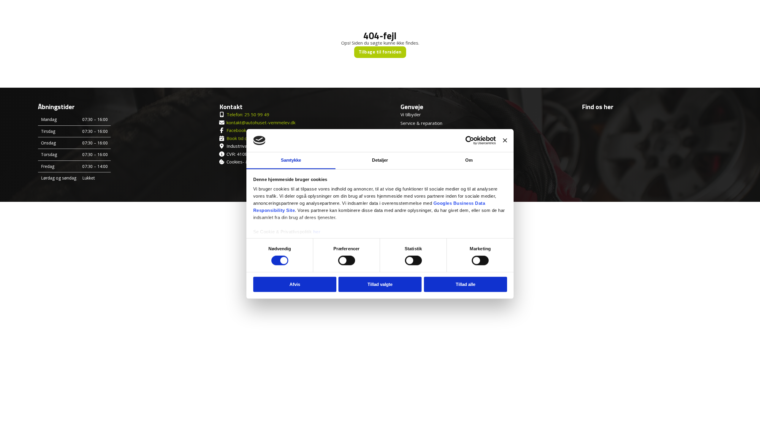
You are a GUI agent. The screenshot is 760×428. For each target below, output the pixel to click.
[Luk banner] (505, 141)
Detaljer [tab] (380, 160)
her (317, 231)
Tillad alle (465, 284)
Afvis (294, 284)
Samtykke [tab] (291, 160)
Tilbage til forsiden (380, 51)
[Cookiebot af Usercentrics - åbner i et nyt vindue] (470, 140)
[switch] (346, 260)
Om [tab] (469, 160)
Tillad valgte (380, 284)
